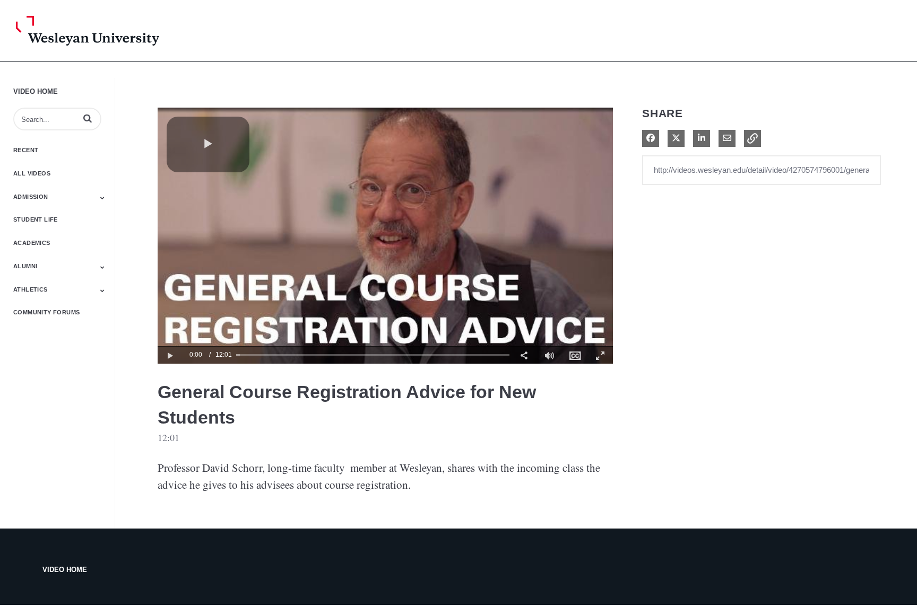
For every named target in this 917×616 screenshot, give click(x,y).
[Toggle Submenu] (102, 198)
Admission (30, 196)
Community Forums (46, 312)
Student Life (35, 219)
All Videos (31, 173)
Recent (25, 150)
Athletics (30, 289)
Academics (31, 243)
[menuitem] (574, 355)
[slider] (372, 355)
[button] (87, 118)
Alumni (25, 266)
